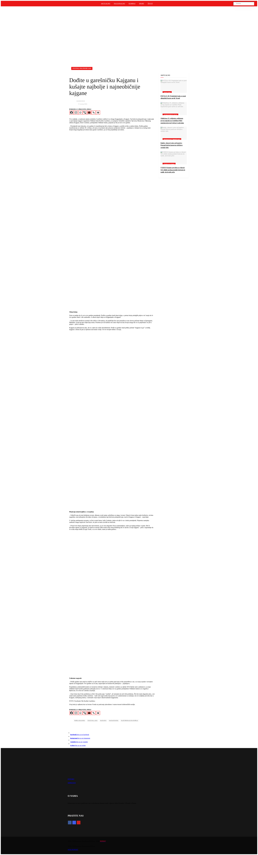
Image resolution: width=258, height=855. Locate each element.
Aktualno (105, 3)
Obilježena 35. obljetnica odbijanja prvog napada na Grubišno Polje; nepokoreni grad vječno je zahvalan (172, 121)
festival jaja (93, 720)
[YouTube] (78, 822)
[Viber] (85, 112)
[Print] (98, 112)
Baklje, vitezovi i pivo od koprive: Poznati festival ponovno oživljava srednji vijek (172, 145)
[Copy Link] (94, 112)
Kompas (132, 3)
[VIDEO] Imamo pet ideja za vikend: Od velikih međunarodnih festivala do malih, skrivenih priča (173, 170)
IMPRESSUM (72, 783)
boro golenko (79, 720)
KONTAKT (71, 779)
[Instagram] (76, 112)
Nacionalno (119, 3)
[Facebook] (71, 112)
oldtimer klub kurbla (129, 720)
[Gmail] (89, 112)
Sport (141, 3)
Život (150, 3)
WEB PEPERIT (73, 849)
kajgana (103, 720)
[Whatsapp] (80, 112)
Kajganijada (113, 720)
